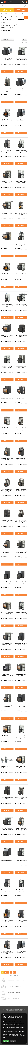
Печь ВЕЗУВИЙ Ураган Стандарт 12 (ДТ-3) (21, 890)
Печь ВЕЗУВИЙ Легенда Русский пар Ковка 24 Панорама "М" (7, 275)
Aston (7, 27)
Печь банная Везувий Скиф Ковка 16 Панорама (7, 243)
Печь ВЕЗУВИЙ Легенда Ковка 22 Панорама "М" (7, 736)
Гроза (17, 24)
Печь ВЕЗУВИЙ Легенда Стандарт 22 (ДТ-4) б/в (7, 367)
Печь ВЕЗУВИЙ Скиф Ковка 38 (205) (7, 921)
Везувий (10, 24)
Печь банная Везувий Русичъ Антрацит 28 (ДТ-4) (7, 582)
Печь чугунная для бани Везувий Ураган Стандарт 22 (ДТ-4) (21, 737)
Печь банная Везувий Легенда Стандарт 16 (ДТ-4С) (21, 305)
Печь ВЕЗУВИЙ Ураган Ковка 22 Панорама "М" (7, 552)
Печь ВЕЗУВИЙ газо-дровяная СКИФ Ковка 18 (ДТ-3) (7, 675)
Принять (6, 1041)
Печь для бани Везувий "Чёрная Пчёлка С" (21, 459)
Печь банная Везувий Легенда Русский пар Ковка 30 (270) (21, 429)
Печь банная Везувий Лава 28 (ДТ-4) (7, 798)
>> (14, 972)
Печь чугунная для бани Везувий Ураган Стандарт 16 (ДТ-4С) (21, 244)
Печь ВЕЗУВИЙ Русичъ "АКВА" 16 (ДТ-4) (7, 59)
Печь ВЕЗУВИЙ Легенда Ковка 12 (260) (7, 182)
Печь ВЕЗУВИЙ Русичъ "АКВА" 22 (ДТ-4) (21, 952)
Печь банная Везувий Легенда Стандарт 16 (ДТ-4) (7, 829)
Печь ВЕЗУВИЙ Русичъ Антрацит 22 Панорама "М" (7, 398)
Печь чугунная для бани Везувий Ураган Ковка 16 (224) (21, 829)
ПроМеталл (3, 25)
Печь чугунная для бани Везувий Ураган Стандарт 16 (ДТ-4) (21, 152)
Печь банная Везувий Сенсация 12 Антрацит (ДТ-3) (7, 860)
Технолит (3, 32)
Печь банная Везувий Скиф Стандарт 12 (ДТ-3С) (21, 398)
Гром (23, 24)
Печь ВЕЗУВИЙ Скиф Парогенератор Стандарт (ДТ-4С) (7, 952)
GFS (13, 27)
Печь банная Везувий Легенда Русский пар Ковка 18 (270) (7, 490)
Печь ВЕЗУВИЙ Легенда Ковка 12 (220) (21, 675)
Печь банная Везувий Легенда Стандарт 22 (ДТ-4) (21, 59)
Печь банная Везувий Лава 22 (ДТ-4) (21, 336)
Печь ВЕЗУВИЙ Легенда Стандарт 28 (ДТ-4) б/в (21, 182)
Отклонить (13, 1041)
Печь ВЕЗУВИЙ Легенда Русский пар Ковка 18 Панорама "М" (7, 121)
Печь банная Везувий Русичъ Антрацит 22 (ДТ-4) (21, 644)
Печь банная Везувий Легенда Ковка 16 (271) (21, 274)
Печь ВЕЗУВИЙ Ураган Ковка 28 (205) (7, 459)
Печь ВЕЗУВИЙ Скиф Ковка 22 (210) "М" (21, 921)
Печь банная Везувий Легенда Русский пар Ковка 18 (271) (21, 521)
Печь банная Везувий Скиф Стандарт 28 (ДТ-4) (7, 890)
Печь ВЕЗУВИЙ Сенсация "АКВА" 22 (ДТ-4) (21, 120)
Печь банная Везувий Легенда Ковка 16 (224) (7, 213)
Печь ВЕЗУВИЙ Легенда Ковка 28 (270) (7, 706)
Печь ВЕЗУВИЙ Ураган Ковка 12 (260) (21, 798)
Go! (25, 6)
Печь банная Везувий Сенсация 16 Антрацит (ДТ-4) (21, 582)
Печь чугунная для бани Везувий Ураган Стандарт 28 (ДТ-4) (21, 614)
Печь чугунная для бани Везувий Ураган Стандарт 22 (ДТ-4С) (7, 306)
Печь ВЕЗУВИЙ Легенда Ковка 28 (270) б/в (7, 428)
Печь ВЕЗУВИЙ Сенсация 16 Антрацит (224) (7, 336)
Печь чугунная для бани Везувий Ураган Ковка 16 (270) (21, 490)
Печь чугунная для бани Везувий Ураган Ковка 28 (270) (7, 90)
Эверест (19, 25)
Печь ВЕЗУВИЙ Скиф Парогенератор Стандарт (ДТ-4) (7, 152)
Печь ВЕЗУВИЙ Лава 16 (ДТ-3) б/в (7, 521)
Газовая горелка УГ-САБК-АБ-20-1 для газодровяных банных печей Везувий (7, 768)
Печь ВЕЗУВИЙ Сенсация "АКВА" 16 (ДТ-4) (21, 89)
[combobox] (7, 39)
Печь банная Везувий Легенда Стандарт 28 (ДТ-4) (21, 860)
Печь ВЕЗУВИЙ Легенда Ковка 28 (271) (21, 367)
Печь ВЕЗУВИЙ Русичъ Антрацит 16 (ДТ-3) (21, 706)
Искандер (11, 25)
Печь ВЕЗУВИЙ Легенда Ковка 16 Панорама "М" (21, 767)
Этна (2, 27)
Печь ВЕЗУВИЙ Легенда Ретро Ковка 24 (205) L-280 (7, 613)
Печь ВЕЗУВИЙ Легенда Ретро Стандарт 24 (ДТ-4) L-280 (21, 552)
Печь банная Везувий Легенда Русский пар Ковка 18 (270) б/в (21, 213)
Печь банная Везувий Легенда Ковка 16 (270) (7, 644)
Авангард (3, 24)
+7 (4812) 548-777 (23, 2)
